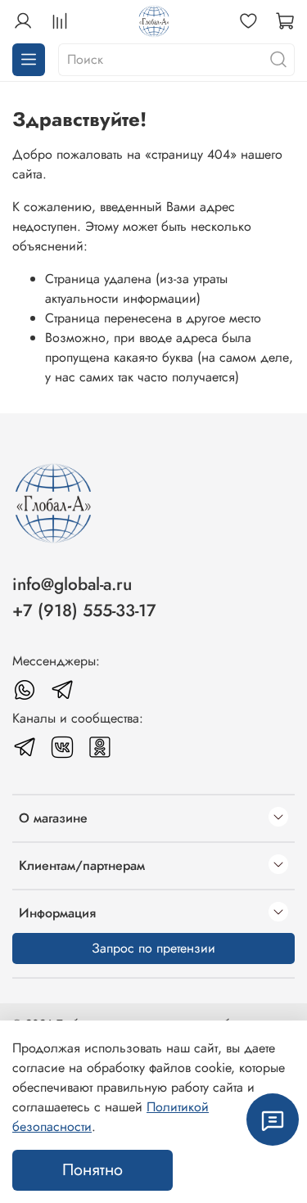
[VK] (62, 747)
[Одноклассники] (100, 747)
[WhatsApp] (24, 690)
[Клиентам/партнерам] (278, 865)
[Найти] (278, 59)
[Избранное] (248, 21)
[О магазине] (278, 818)
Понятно (92, 1170)
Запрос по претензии (153, 948)
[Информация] (278, 913)
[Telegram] (62, 690)
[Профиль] (23, 21)
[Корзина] (285, 21)
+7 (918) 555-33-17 (84, 610)
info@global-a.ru (72, 584)
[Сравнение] (59, 21)
